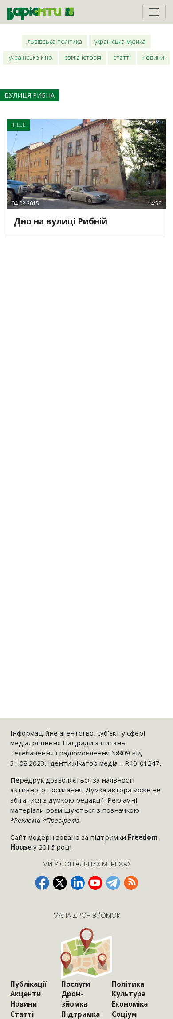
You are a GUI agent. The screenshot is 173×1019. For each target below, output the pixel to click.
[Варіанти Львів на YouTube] (95, 883)
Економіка (130, 1003)
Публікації (28, 984)
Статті (121, 57)
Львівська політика (55, 41)
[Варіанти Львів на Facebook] (42, 883)
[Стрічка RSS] (131, 883)
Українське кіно (30, 57)
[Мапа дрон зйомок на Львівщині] (86, 953)
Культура (128, 993)
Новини (153, 57)
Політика (128, 984)
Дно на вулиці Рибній (60, 221)
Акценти (25, 993)
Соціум (124, 1014)
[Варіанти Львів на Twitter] (60, 883)
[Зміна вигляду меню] (154, 12)
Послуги (75, 984)
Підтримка (80, 1014)
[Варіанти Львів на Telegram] (113, 883)
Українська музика (119, 41)
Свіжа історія (82, 57)
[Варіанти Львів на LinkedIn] (78, 883)
